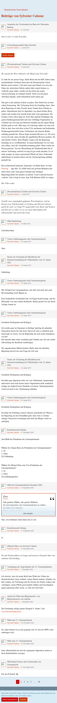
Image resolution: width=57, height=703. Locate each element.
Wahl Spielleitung (14, 221)
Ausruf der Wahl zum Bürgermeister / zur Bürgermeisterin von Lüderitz (23, 597)
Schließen (23, 699)
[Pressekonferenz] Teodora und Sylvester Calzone (26, 64)
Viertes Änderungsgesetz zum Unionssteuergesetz (26, 239)
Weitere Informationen (9, 699)
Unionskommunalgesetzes (11, 611)
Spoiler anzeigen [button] (7, 55)
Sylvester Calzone (13, 30)
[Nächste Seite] (43, 682)
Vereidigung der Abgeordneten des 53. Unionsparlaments (29, 566)
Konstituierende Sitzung (16, 429)
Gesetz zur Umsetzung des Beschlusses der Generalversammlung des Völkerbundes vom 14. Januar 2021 (29, 259)
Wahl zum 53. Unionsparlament (19, 620)
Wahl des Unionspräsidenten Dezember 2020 (24, 485)
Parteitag (4, 168)
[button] (3, 3)
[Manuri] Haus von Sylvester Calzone (22, 546)
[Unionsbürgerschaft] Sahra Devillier (21, 45)
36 (39, 681)
